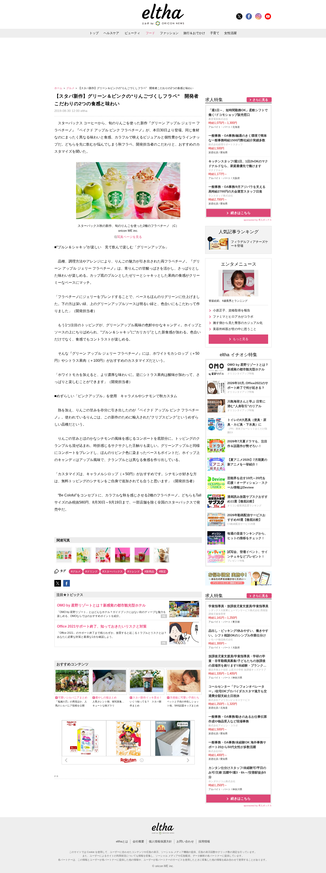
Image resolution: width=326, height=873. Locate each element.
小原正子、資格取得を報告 (231, 310)
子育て (214, 33)
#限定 (162, 571)
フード (150, 33)
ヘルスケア (111, 33)
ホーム (58, 88)
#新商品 (149, 571)
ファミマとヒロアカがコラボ (233, 316)
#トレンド (134, 571)
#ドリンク (91, 571)
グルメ (70, 88)
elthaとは (122, 841)
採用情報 (204, 841)
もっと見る (240, 339)
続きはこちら (241, 213)
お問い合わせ (185, 841)
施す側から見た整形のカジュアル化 (238, 323)
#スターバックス (112, 571)
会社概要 (138, 841)
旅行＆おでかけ (194, 33)
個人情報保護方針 (160, 841)
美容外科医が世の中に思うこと (234, 329)
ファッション (169, 33)
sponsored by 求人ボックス (258, 220)
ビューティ (132, 33)
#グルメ (76, 571)
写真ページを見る (129, 237)
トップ (94, 33)
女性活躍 (230, 33)
